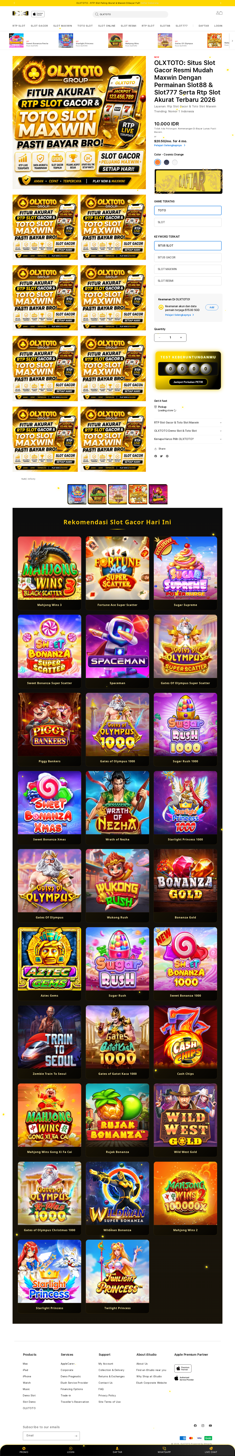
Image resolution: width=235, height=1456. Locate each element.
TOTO (162, 210)
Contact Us (106, 1382)
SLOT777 (182, 25)
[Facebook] (156, 456)
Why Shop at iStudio (149, 1376)
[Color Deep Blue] (166, 162)
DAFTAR (117, 1452)
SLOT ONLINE (106, 25)
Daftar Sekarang (150, 3)
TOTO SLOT (85, 25)
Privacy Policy (107, 1395)
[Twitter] (162, 456)
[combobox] (130, 14)
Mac (25, 1363)
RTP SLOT (19, 25)
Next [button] (220, 3)
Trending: (160, 111)
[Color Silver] (175, 162)
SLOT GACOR (39, 25)
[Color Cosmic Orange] (157, 162)
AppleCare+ (68, 1363)
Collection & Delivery (112, 1370)
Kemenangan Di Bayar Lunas (194, 128)
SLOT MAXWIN (62, 25)
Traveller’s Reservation (75, 1402)
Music (26, 1389)
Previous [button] (14, 3)
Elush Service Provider (74, 1382)
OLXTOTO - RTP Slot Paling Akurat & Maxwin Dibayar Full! (117, 3)
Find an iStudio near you (151, 1370)
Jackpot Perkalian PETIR (188, 382)
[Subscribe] (76, 1436)
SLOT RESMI (128, 25)
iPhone (27, 1376)
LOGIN (70, 1452)
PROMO (24, 1452)
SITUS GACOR (166, 257)
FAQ (101, 1389)
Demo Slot (29, 1395)
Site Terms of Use (110, 1402)
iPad (25, 1370)
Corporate (67, 1370)
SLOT (161, 222)
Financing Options (72, 1389)
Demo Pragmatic (71, 1376)
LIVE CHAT (211, 1452)
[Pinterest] (168, 456)
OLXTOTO (29, 1408)
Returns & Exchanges (112, 1376)
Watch (27, 1382)
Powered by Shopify (201, 1444)
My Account (106, 1363)
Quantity (159, 329)
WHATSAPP (164, 1452)
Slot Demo (29, 1402)
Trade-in (66, 1395)
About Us (142, 1363)
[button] (19, 25)
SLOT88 (165, 25)
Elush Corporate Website (151, 1382)
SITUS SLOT (165, 245)
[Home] (20, 13)
